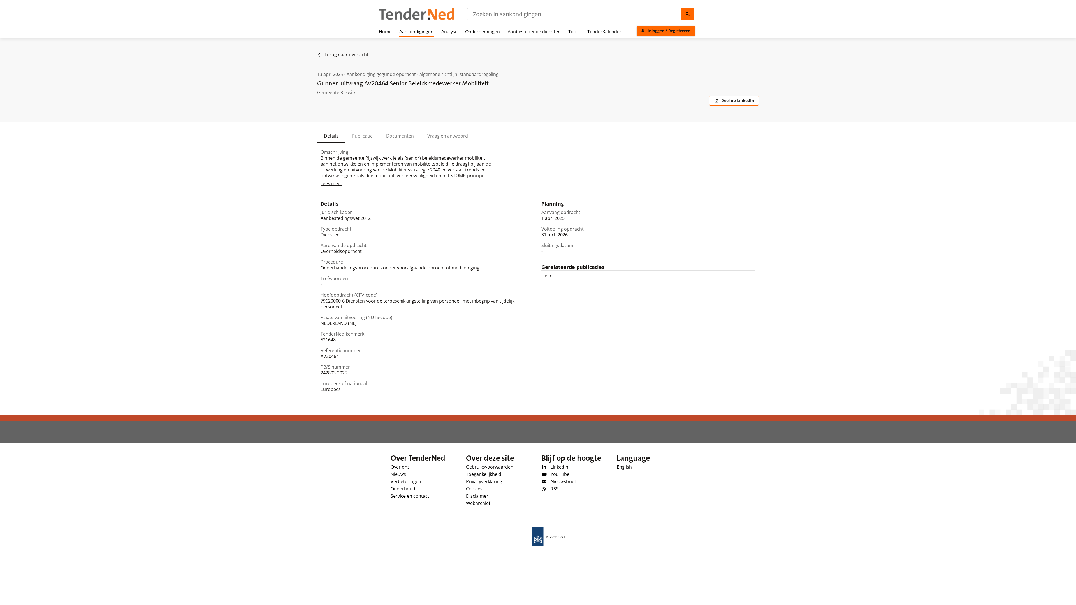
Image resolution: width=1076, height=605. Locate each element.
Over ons (400, 467)
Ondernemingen (482, 32)
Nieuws (398, 474)
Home (385, 32)
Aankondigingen (416, 32)
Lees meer (331, 183)
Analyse (449, 32)
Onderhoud (403, 489)
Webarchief (478, 503)
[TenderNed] (416, 19)
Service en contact (410, 496)
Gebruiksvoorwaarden (489, 467)
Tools (574, 32)
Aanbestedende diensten (534, 32)
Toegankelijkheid (483, 474)
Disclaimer (477, 496)
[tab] (331, 136)
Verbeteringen (406, 481)
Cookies (474, 489)
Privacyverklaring (484, 481)
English (624, 467)
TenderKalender (604, 32)
